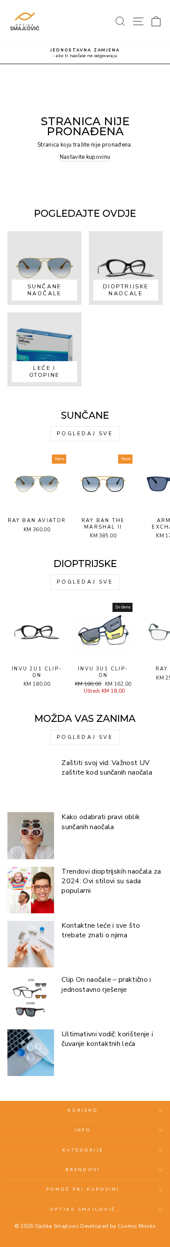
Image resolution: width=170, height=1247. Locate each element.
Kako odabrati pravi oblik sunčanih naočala (100, 821)
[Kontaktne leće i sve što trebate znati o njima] (30, 944)
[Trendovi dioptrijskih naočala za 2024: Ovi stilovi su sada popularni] (30, 890)
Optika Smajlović (83, 1209)
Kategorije (83, 1150)
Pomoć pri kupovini (83, 1189)
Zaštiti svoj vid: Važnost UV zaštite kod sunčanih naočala (106, 767)
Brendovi (82, 1170)
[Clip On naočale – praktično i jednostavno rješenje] (30, 998)
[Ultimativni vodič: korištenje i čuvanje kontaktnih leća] (30, 1052)
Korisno (83, 1110)
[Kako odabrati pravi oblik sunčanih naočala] (30, 835)
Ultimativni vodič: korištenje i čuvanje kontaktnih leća (107, 1039)
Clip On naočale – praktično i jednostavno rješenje (106, 984)
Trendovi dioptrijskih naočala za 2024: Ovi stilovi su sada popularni (111, 881)
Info (83, 1130)
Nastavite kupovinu (85, 157)
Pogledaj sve (85, 433)
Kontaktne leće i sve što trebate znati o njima (100, 930)
